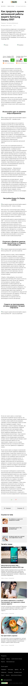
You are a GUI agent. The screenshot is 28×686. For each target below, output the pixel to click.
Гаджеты (16, 669)
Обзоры (8, 658)
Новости (3, 658)
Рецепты (3, 661)
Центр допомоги (7, 680)
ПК (20, 669)
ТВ (23, 669)
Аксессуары (10, 669)
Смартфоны (3, 669)
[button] (2, 2)
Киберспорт (3, 672)
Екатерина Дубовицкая (12, 23)
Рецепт (2, 675)
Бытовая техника (18, 672)
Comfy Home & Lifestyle (16, 658)
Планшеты (10, 672)
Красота (7, 675)
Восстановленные (10, 661)
